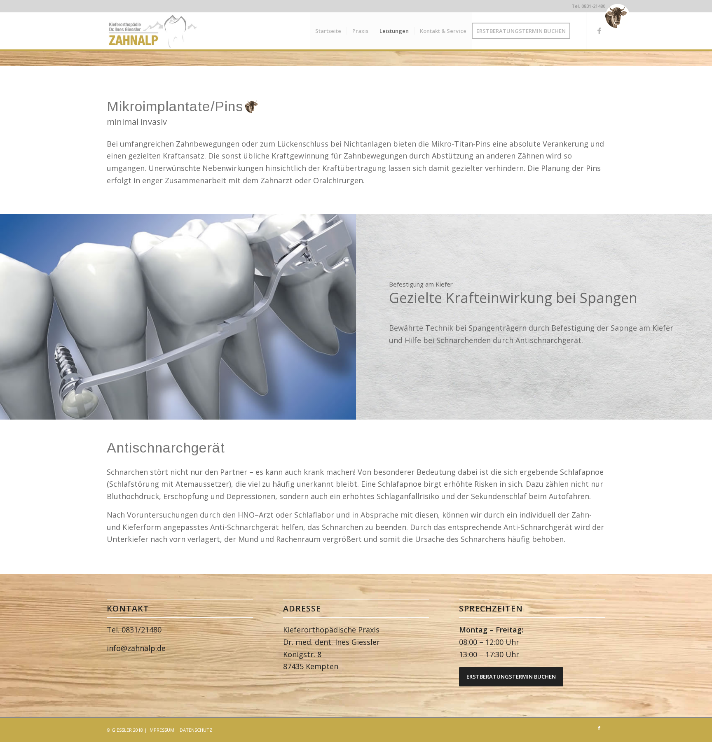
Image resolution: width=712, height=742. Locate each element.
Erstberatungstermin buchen (511, 676)
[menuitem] (328, 30)
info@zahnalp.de (136, 648)
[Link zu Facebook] (599, 30)
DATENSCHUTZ (196, 730)
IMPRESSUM (161, 730)
